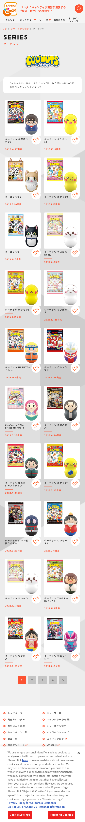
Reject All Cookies (61, 815)
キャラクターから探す (59, 720)
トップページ (15, 713)
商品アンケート (16, 745)
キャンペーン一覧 (17, 732)
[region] (42, 784)
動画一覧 (13, 739)
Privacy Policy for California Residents (32, 803)
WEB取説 (52, 745)
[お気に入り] (36, 140)
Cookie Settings (20, 815)
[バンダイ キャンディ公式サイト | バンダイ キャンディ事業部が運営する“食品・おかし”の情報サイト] (10, 9)
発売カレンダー (16, 720)
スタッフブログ (55, 739)
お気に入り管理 (16, 726)
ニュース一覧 (54, 713)
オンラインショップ (58, 732)
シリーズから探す (56, 726)
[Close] (78, 752)
